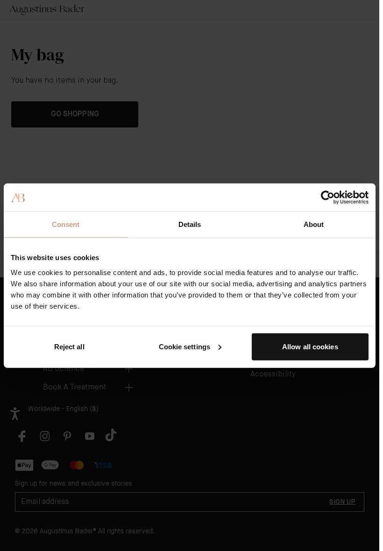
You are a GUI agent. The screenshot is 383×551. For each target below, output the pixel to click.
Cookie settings (185, 346)
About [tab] (314, 224)
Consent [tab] (66, 224)
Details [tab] (189, 224)
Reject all (69, 346)
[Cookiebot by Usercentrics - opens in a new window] (328, 198)
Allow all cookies (310, 346)
